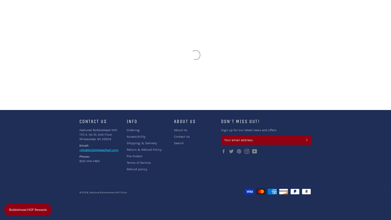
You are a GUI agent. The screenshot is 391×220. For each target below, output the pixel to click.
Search (179, 143)
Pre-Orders (134, 156)
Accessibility (136, 137)
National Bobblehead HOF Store (108, 192)
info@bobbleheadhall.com (99, 150)
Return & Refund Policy (144, 150)
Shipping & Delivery (142, 143)
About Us (180, 130)
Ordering (133, 130)
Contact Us (182, 137)
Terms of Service (139, 163)
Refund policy (137, 169)
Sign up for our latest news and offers (249, 130)
